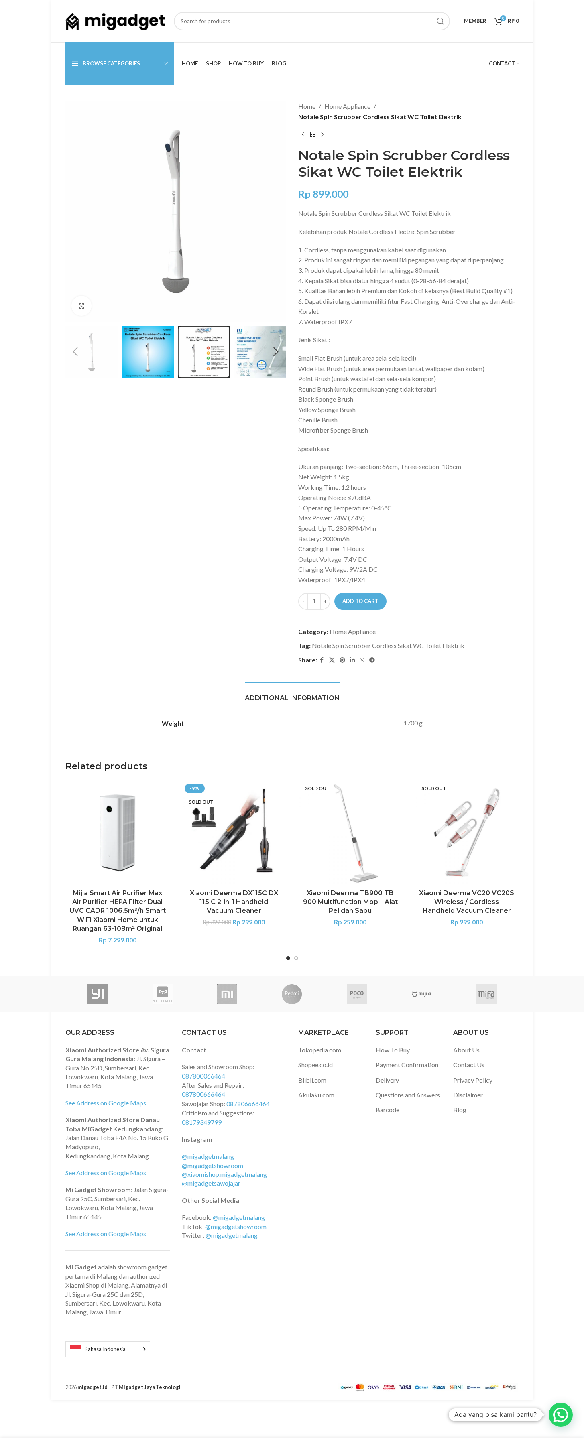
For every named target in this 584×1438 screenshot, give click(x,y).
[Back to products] (312, 134)
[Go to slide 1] (288, 958)
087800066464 (203, 1076)
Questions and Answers (408, 1095)
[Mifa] (486, 994)
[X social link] (332, 660)
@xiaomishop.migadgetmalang (224, 1174)
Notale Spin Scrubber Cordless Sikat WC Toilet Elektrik (388, 645)
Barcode (387, 1109)
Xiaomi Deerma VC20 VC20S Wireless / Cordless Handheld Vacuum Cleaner (466, 902)
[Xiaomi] (227, 994)
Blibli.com (312, 1080)
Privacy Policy (472, 1080)
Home (306, 106)
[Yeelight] (162, 994)
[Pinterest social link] (342, 660)
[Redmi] (292, 994)
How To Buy (393, 1050)
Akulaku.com (316, 1095)
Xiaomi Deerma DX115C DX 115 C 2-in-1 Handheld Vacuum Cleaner (234, 902)
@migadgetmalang (208, 1156)
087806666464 (248, 1103)
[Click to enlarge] (81, 306)
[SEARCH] (440, 21)
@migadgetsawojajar (211, 1183)
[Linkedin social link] (352, 660)
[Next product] (322, 134)
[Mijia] (421, 994)
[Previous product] (303, 134)
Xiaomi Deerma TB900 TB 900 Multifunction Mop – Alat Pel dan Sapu (350, 902)
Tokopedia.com (319, 1050)
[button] (75, 352)
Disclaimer (468, 1095)
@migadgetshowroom (212, 1165)
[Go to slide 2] (296, 958)
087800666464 (203, 1094)
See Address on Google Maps (105, 1103)
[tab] (292, 694)
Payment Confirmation (407, 1064)
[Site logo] (115, 20)
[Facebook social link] (322, 660)
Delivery (387, 1080)
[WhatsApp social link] (362, 660)
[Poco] (356, 994)
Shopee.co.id (315, 1064)
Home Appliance (347, 106)
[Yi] (97, 994)
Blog (459, 1109)
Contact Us (468, 1064)
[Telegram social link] (372, 660)
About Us (466, 1050)
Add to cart (360, 601)
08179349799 (202, 1122)
